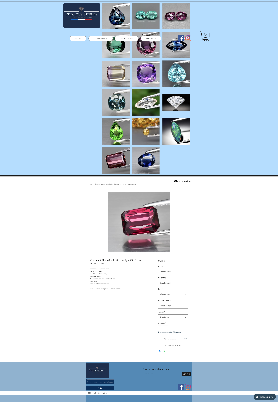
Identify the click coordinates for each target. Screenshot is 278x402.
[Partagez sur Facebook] (159, 351)
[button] (205, 36)
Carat (161, 266)
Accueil (93, 184)
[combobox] (173, 271)
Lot (160, 289)
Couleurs (162, 277)
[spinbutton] (163, 328)
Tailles (161, 312)
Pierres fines (164, 300)
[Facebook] (181, 38)
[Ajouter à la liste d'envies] (185, 339)
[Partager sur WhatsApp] (163, 351)
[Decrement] (160, 328)
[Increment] (166, 328)
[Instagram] (188, 38)
